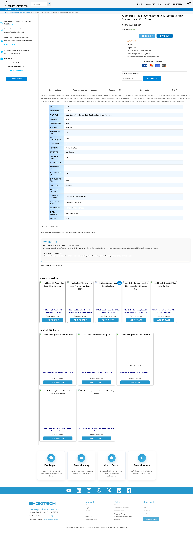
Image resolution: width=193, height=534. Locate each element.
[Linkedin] (78, 490)
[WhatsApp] (99, 490)
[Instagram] (88, 490)
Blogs (87, 508)
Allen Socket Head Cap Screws (20, 13)
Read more (135, 382)
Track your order (17, 79)
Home (139, 4)
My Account (147, 505)
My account (150, 4)
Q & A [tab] (174, 90)
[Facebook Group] (129, 490)
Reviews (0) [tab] (115, 90)
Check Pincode (152, 78)
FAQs (87, 505)
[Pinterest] (119, 490)
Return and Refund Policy (123, 517)
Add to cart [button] (52, 320)
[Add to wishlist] (62, 284)
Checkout (146, 511)
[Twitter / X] (109, 490)
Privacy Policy (119, 511)
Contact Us (177, 4)
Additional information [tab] (85, 90)
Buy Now (164, 36)
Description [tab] (55, 90)
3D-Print (8, 10)
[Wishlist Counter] (184, 4)
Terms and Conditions (121, 508)
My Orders (146, 514)
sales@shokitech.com (16, 66)
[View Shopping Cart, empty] (188, 4)
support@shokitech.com (54, 516)
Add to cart (147, 36)
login (47, 265)
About (167, 4)
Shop (160, 4)
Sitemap (117, 520)
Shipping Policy (119, 514)
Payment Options (91, 520)
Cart (23, 10)
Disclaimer (118, 505)
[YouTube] (68, 490)
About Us (88, 517)
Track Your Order (151, 519)
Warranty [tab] (144, 90)
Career (87, 511)
